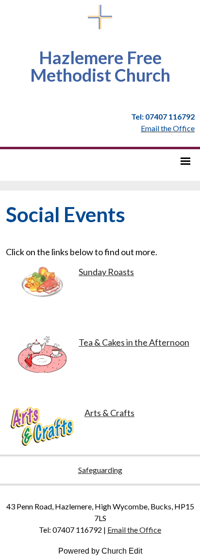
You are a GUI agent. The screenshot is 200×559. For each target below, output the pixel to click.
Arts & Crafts (109, 412)
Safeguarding (100, 469)
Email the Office (134, 529)
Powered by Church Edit (100, 551)
